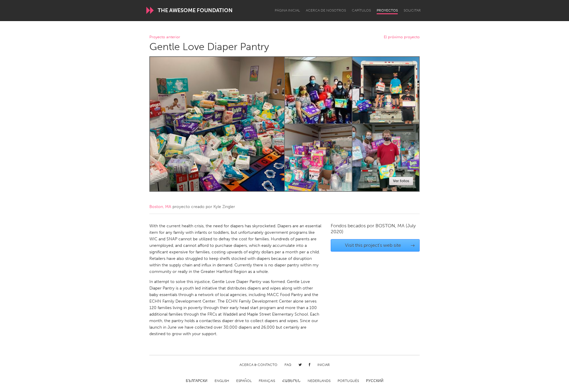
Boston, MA (160, 206)
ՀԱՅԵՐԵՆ (291, 381)
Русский (374, 381)
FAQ (287, 365)
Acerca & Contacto (258, 365)
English (222, 381)
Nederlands (319, 381)
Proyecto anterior (164, 37)
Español (244, 381)
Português (348, 381)
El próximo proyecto (402, 37)
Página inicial (287, 10)
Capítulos (361, 10)
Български (196, 381)
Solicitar (412, 10)
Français (267, 381)
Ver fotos (401, 181)
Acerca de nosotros (326, 10)
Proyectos (387, 10)
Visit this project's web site (380, 245)
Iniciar (323, 365)
